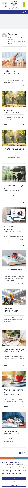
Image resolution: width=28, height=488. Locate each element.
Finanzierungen (11, 431)
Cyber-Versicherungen (14, 349)
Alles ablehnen (14, 485)
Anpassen (14, 481)
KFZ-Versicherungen (13, 270)
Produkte (17, 75)
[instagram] (6, 3)
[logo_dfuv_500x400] (14, 1)
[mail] (24, 3)
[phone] (24, 6)
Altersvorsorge (10, 110)
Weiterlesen (6, 85)
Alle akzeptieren (14, 478)
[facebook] (3, 3)
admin (6, 75)
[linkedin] (6, 6)
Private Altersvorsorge (14, 149)
